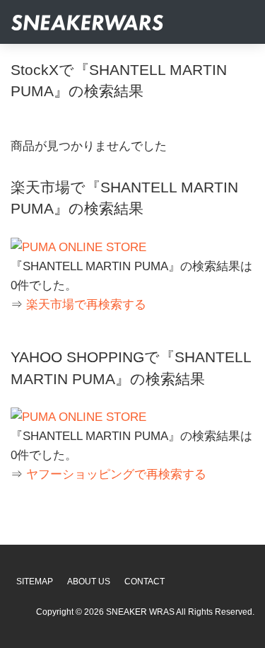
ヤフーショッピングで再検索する (116, 474)
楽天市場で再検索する (86, 304)
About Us (88, 581)
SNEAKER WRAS (140, 612)
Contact (144, 581)
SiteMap (34, 581)
